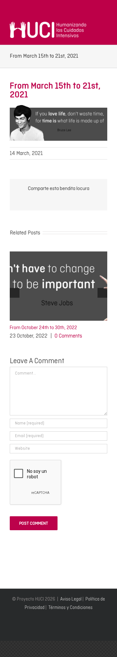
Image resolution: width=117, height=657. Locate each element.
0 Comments (68, 336)
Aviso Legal (71, 599)
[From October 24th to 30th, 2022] (58, 249)
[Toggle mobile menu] (104, 25)
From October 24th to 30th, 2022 (43, 327)
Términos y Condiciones (70, 607)
